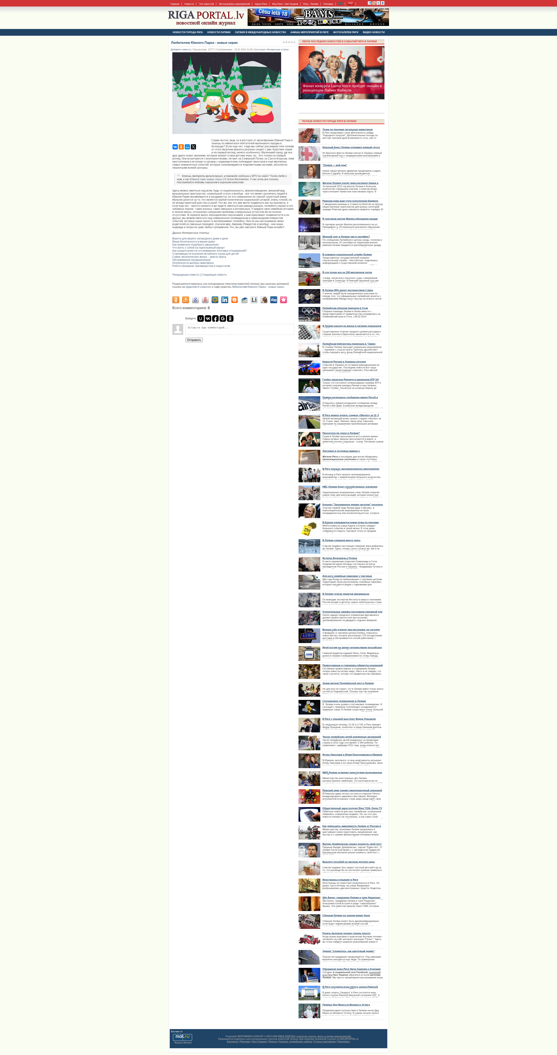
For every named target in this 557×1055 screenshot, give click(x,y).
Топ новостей (206, 4)
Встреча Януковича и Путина (339, 558)
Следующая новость (214, 274)
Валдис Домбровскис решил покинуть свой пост (352, 844)
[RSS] (369, 4)
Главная (174, 4)
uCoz (186, 1031)
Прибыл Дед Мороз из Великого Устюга (346, 1004)
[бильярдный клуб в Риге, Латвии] (318, 25)
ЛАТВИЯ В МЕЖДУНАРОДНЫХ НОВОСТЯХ (260, 32)
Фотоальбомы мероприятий (234, 4)
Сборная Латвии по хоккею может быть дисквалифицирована (346, 916)
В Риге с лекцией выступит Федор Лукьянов (349, 719)
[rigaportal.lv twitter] (378, 4)
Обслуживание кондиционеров (191, 259)
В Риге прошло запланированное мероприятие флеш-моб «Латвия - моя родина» (350, 470)
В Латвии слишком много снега (341, 540)
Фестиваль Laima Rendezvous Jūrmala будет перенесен (341, 88)
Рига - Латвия (310, 4)
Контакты (232, 1041)
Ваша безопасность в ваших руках (193, 241)
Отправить (194, 340)
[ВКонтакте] (175, 146)
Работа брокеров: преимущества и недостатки (201, 266)
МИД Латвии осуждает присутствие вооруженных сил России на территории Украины (352, 773)
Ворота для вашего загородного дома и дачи (200, 238)
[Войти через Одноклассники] (230, 318)
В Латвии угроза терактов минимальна (345, 594)
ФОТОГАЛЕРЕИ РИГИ (345, 32)
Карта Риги (261, 4)
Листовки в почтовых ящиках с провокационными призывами (341, 452)
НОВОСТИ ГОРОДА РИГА (188, 32)
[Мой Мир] (187, 146)
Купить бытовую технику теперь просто (346, 933)
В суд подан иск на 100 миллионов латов (347, 272)
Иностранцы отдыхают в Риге (340, 879)
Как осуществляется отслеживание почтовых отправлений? (209, 250)
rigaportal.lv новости (198, 286)
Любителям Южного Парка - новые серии (258, 286)
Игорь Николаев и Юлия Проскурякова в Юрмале (352, 754)
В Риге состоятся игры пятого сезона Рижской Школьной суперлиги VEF (350, 988)
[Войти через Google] (223, 318)
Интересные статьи (278, 49)
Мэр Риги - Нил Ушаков (285, 4)
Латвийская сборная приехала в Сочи (345, 308)
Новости (189, 4)
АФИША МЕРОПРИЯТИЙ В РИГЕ (309, 32)
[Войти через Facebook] (215, 318)
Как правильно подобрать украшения (195, 244)
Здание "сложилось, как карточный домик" (348, 951)
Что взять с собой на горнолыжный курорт (198, 247)
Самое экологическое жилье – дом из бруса (199, 256)
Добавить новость (181, 49)
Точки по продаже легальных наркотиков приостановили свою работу (347, 130)
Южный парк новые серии (206, 179)
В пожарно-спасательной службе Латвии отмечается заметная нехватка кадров (347, 255)
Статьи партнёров (325, 1041)
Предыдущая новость (185, 274)
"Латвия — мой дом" (334, 165)
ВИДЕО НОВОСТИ (374, 32)
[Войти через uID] (200, 318)
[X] (193, 146)
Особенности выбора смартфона (193, 262)
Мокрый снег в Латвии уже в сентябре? (346, 236)
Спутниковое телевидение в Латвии (344, 701)
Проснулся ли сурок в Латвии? (341, 433)
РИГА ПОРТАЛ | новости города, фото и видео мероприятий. (314, 1036)
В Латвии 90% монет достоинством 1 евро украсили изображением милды (347, 291)
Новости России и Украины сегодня (344, 361)
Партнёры (344, 1041)
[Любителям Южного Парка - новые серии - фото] (227, 135)
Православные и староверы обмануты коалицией (352, 665)
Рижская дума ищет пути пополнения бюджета (350, 201)
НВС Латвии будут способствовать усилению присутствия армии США (349, 488)
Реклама (328, 4)
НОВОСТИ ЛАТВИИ (218, 32)
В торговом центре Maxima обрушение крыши (350, 218)
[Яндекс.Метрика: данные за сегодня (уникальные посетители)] (183, 1043)
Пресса (273, 1041)
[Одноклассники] (181, 146)
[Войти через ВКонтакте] (208, 318)
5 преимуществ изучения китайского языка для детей (205, 253)
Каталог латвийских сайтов (295, 1041)
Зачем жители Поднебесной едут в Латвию (348, 683)
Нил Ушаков (259, 1041)
